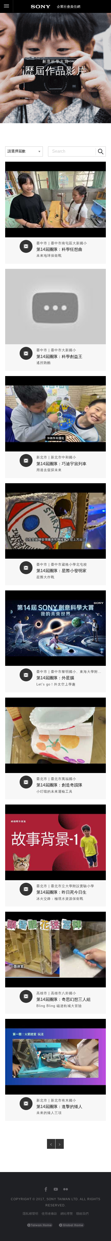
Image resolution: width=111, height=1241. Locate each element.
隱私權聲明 (30, 1213)
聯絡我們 (82, 1213)
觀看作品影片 (55, 165)
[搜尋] (101, 151)
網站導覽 (66, 1213)
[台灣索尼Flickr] (65, 1189)
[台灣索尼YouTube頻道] (55, 1189)
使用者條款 (49, 1213)
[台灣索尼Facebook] (45, 1189)
